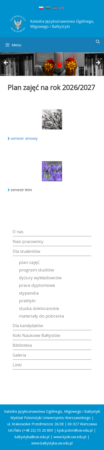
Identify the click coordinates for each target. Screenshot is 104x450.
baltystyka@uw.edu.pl (32, 436)
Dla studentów (26, 251)
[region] (52, 64)
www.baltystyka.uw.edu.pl (52, 443)
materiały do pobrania (41, 316)
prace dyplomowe (37, 285)
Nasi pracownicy (28, 241)
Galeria (19, 355)
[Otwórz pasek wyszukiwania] (98, 41)
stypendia (29, 293)
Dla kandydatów (28, 325)
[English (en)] (61, 7)
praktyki (27, 300)
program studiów (36, 270)
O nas (18, 231)
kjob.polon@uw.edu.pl (75, 430)
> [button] (97, 63)
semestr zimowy (24, 138)
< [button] (6, 63)
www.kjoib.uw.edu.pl (70, 436)
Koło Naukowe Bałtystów (36, 335)
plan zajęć (29, 262)
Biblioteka (22, 345)
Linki (17, 365)
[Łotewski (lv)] (55, 7)
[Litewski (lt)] (48, 7)
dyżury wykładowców (40, 278)
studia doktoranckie (39, 308)
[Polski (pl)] (41, 7)
